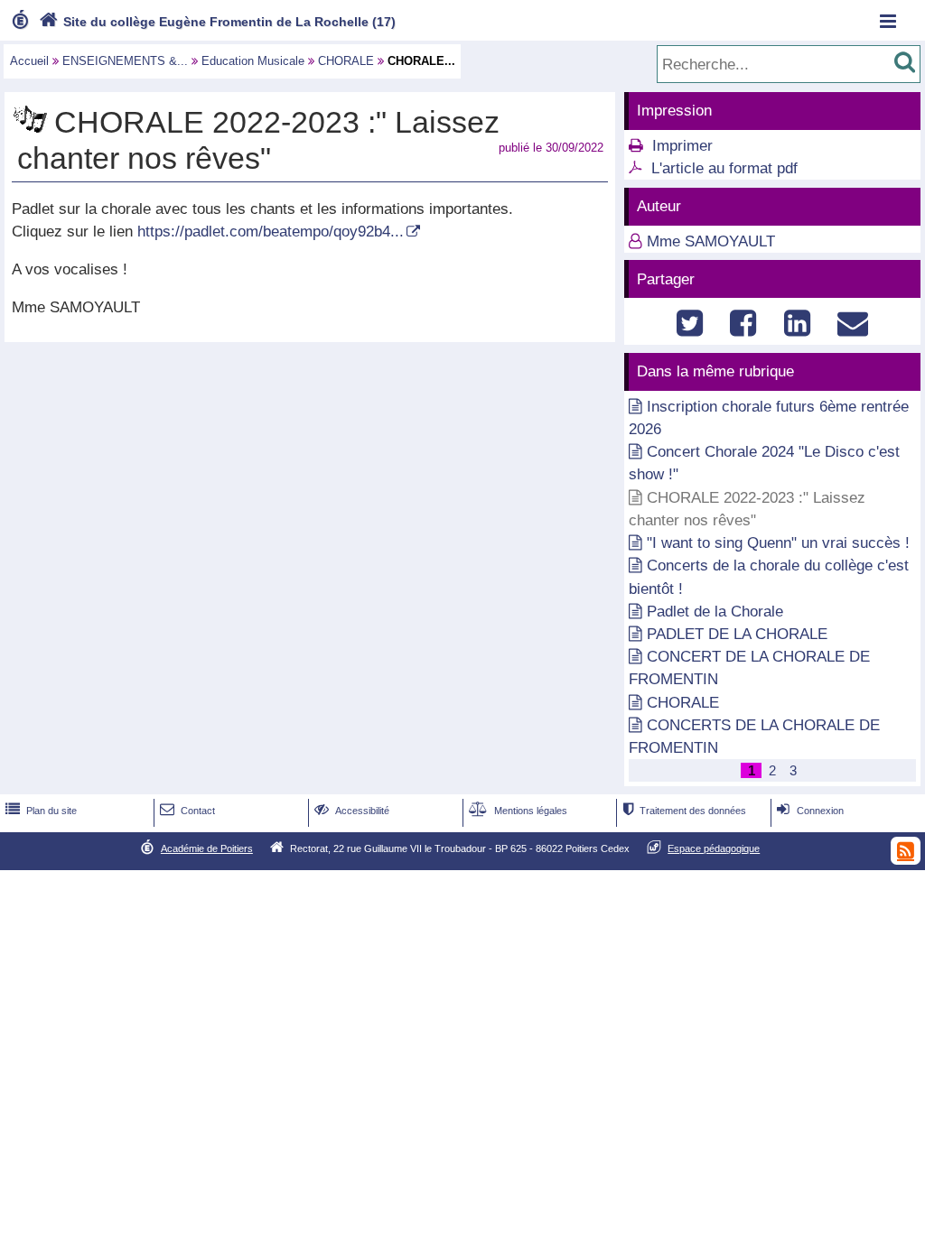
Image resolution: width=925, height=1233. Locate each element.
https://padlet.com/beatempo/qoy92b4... (270, 231)
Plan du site (41, 810)
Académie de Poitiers (207, 848)
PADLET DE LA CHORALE (737, 634)
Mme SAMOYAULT (711, 241)
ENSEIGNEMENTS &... (125, 61)
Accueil (29, 61)
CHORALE (346, 61)
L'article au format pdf (724, 168)
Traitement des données (684, 810)
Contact (187, 810)
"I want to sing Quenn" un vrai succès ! (778, 543)
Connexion (810, 810)
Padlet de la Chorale (715, 611)
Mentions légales (518, 810)
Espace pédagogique (714, 848)
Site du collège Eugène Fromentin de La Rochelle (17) (217, 21)
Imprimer (682, 145)
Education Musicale (252, 61)
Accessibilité (351, 810)
